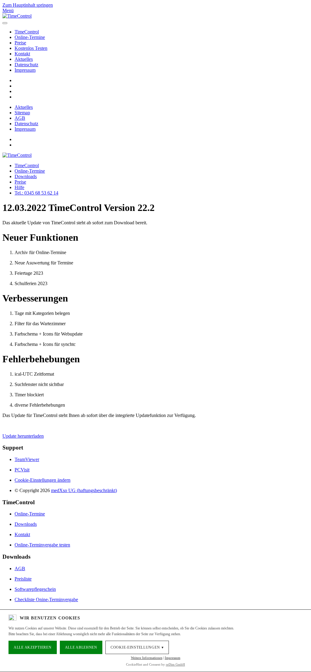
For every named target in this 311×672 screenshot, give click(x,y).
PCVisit (22, 469)
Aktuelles (24, 59)
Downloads (26, 176)
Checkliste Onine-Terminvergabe (46, 599)
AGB (20, 118)
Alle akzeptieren (33, 647)
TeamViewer (27, 459)
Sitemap (22, 112)
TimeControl (27, 31)
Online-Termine (30, 37)
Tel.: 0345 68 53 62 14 (36, 192)
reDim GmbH (175, 664)
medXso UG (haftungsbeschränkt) (84, 490)
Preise (20, 42)
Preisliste (23, 578)
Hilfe (19, 187)
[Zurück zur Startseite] (17, 16)
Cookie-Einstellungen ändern (42, 480)
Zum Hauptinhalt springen (27, 5)
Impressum (25, 70)
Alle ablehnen (81, 647)
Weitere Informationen (146, 658)
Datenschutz (26, 64)
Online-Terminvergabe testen (42, 544)
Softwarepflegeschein (35, 589)
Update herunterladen (23, 436)
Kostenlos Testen (31, 48)
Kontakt (22, 53)
